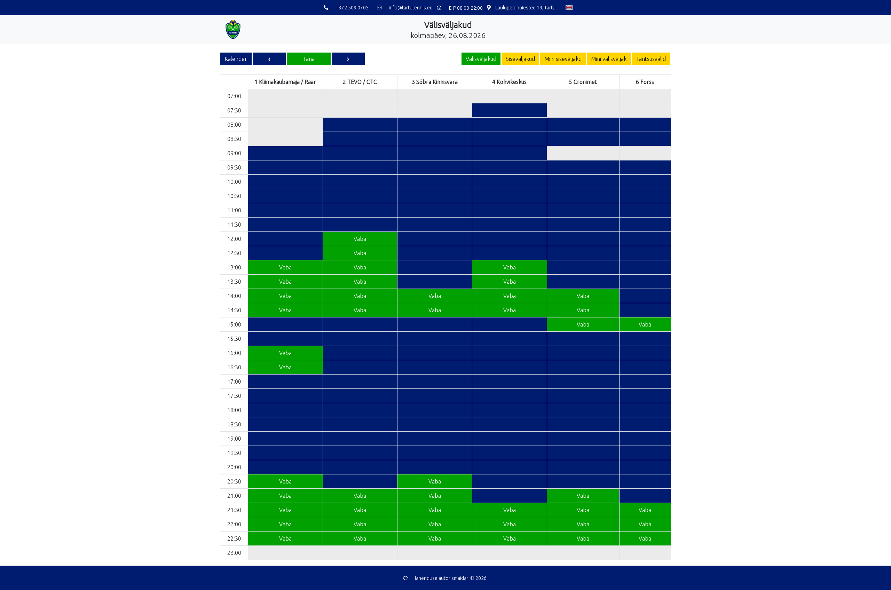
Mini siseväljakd (563, 59)
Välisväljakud (481, 59)
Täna (309, 59)
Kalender (235, 59)
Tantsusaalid (651, 59)
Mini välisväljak (608, 59)
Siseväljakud (520, 59)
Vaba (360, 239)
